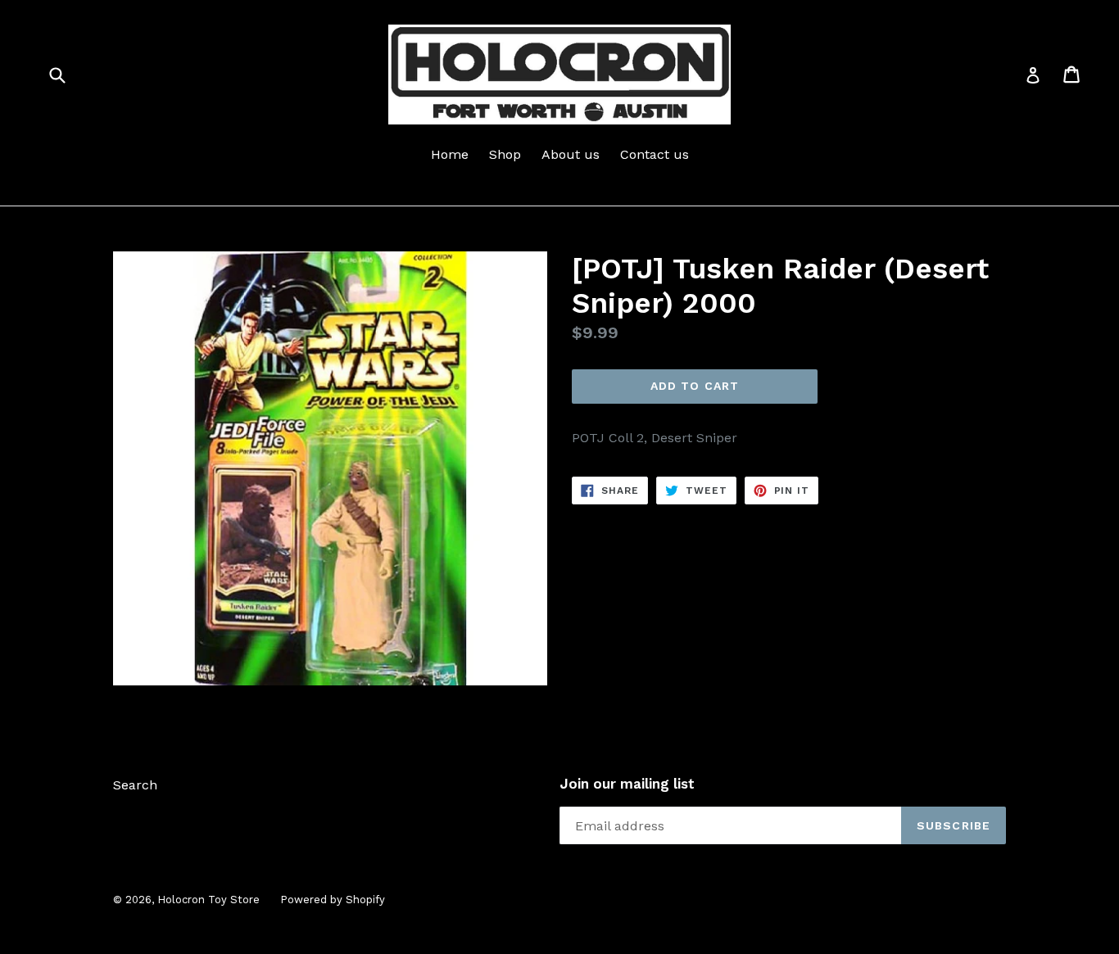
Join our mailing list (627, 783)
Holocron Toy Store (208, 899)
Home (450, 154)
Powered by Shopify (332, 899)
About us (570, 154)
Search (135, 785)
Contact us (654, 154)
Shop (505, 154)
